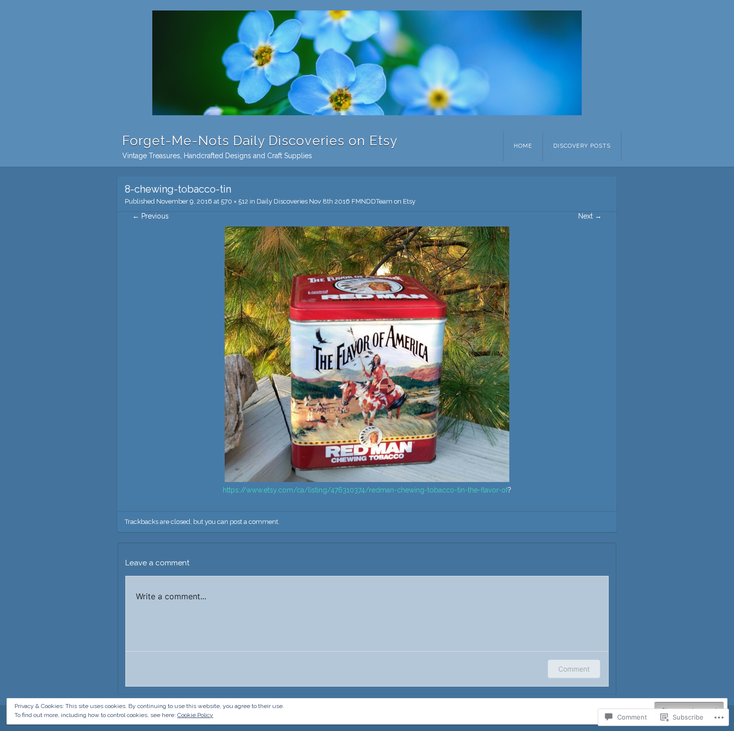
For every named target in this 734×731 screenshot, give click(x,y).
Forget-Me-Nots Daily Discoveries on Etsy (259, 140)
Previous (150, 216)
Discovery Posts (582, 146)
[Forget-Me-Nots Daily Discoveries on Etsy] (367, 62)
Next (590, 216)
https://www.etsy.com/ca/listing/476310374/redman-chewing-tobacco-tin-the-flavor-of (365, 490)
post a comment (254, 521)
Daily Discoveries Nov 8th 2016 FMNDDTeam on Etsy (336, 201)
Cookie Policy (195, 715)
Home (523, 146)
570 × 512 (234, 201)
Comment (574, 669)
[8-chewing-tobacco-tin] (367, 480)
